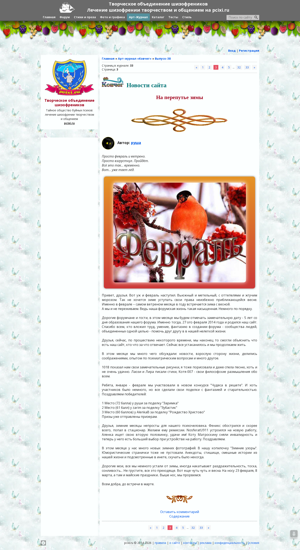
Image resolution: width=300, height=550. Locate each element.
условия (253, 543)
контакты (190, 543)
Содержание (179, 516)
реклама (205, 543)
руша (136, 142)
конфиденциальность (230, 543)
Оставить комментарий (179, 512)
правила (160, 543)
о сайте (174, 543)
